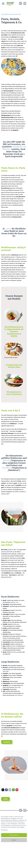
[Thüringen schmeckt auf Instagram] (20, 3)
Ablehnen (14, 840)
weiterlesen (6, 742)
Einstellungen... (5, 830)
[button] (3, 789)
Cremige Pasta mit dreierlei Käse (14, 366)
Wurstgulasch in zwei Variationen (14, 393)
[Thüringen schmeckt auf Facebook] (24, 3)
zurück (5, 799)
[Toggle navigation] (2, 3)
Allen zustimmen (14, 835)
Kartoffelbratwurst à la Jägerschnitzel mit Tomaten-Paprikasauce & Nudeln (14, 331)
